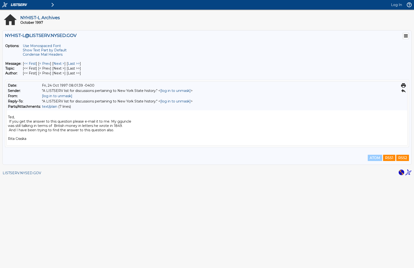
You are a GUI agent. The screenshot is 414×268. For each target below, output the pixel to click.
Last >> (74, 63)
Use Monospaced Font (42, 46)
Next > (58, 63)
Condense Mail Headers (43, 54)
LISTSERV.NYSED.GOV (22, 173)
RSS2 (402, 158)
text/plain (49, 106)
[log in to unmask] (175, 91)
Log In (396, 5)
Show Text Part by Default (45, 50)
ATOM (375, 158)
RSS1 (389, 158)
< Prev (44, 63)
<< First (30, 63)
